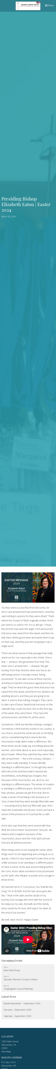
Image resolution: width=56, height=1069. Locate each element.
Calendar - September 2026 (17, 1016)
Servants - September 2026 (17, 1009)
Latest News (8, 996)
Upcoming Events (11, 960)
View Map (6, 1051)
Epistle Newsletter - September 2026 (22, 1003)
